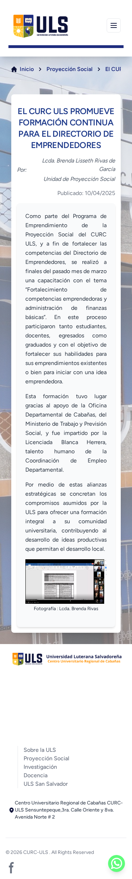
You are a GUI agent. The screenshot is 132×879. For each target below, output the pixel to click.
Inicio (27, 69)
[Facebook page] (11, 867)
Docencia (36, 775)
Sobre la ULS (40, 750)
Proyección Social (69, 69)
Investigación (40, 766)
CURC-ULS (36, 852)
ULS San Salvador (46, 783)
